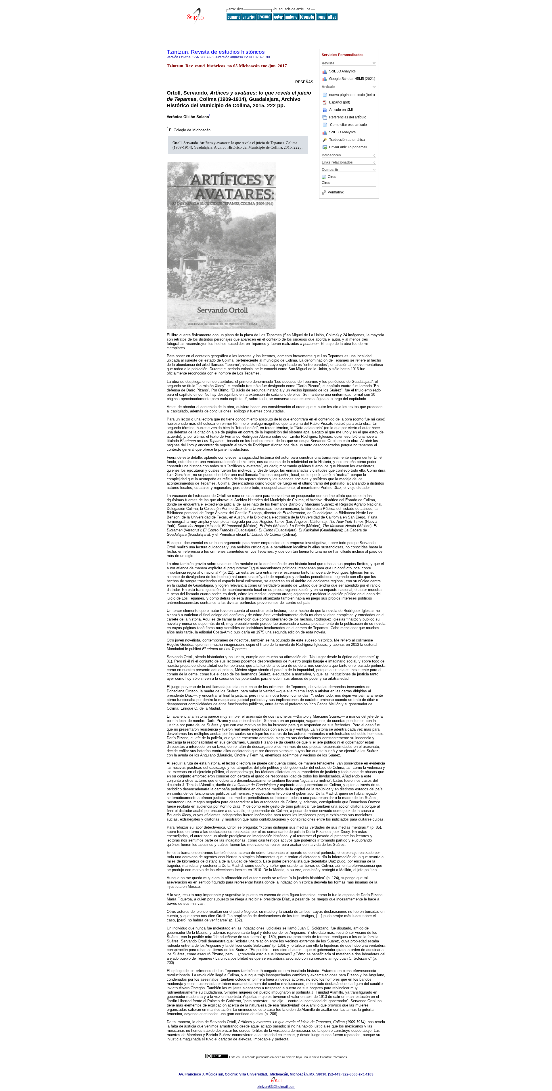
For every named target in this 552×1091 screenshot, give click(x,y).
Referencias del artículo (347, 117)
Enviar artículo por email (348, 147)
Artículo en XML (341, 110)
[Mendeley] (325, 177)
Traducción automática (347, 140)
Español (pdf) (339, 102)
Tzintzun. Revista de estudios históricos (216, 52)
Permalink (336, 192)
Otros (332, 177)
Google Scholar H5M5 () (352, 79)
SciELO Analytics (342, 71)
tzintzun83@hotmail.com (276, 1087)
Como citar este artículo (348, 125)
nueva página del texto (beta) (352, 95)
